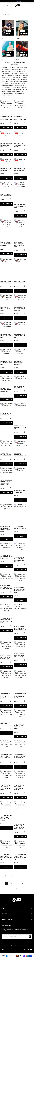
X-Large (8, 89)
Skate (22, 51)
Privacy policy (28, 945)
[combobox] (19, 1)
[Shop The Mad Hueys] (16, 506)
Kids (8, 51)
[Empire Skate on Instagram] (25, 949)
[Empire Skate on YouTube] (31, 949)
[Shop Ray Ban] (2, 133)
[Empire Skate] (17, 6)
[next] (11, 104)
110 (20, 876)
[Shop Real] (2, 184)
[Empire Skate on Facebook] (22, 949)
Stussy (3, 89)
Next (14, 888)
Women (22, 30)
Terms (21, 945)
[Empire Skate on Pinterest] (28, 949)
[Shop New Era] (2, 469)
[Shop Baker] (2, 351)
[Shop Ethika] (2, 102)
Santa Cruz (24, 87)
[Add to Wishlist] (11, 122)
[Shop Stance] (16, 469)
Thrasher (13, 87)
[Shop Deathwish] (16, 296)
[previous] (2, 104)
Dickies (18, 87)
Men (8, 30)
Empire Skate (13, 945)
